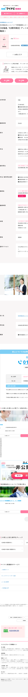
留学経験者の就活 (10, 648)
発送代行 (20, 673)
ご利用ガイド (22, 13)
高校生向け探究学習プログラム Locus (16, 654)
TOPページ (8, 13)
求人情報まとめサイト (5, 659)
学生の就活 (3, 648)
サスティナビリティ (19, 679)
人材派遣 (3, 667)
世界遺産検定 (12, 661)
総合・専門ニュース (15, 659)
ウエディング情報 (5, 661)
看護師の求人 (4, 668)
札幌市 (19, 17)
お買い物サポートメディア (7, 662)
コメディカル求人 (12, 668)
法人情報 (21, 80)
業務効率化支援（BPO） (12, 673)
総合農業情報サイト (21, 661)
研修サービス (3, 673)
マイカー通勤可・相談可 (22, 191)
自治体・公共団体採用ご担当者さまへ (16, 617)
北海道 (14, 17)
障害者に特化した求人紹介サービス (9, 650)
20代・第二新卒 (20, 667)
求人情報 (6, 80)
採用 (24, 679)
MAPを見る (21, 196)
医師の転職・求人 (20, 668)
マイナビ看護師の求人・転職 (6, 17)
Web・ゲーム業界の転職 (11, 667)
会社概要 (8, 679)
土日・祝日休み (21, 221)
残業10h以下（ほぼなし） (23, 205)
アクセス (13, 679)
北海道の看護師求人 (7, 542)
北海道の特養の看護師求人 (9, 549)
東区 (23, 17)
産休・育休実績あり (22, 165)
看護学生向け (17, 648)
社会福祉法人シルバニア (6, 22)
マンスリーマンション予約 (19, 662)
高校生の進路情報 (4, 654)
